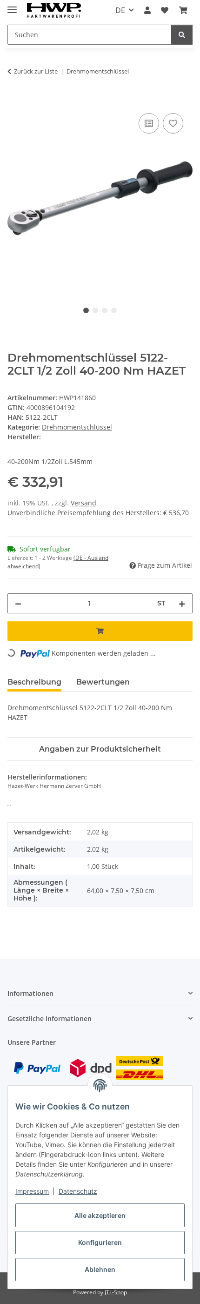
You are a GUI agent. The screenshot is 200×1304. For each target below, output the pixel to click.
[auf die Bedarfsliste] (173, 123)
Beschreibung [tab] (34, 682)
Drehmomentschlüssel (77, 427)
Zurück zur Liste (36, 71)
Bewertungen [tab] (103, 682)
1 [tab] (86, 310)
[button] (147, 10)
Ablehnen (100, 1269)
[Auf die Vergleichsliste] (149, 123)
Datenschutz (78, 1191)
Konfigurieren (100, 1242)
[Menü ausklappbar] (12, 6)
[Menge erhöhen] (182, 603)
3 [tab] (104, 310)
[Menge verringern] (18, 603)
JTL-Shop (116, 1292)
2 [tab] (95, 310)
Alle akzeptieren (100, 1215)
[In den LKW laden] (14, 100)
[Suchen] (182, 35)
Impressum (32, 1191)
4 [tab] (114, 310)
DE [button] (120, 10)
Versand (83, 502)
